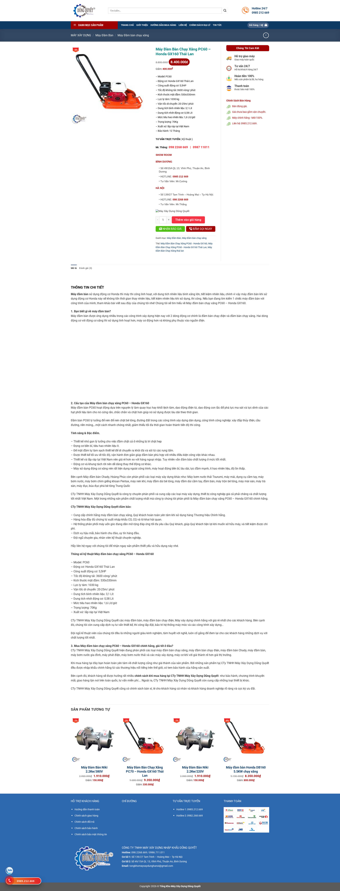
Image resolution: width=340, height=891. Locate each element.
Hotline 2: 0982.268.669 (189, 815)
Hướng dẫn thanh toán (87, 809)
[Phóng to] (75, 120)
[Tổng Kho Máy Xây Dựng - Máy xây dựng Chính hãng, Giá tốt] (84, 10)
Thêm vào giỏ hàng (188, 219)
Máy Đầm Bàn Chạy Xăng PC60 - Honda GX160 (184, 243)
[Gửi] (225, 11)
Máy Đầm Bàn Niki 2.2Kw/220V (195, 769)
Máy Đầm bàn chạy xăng (133, 35)
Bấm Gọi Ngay (202, 228)
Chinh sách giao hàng (86, 815)
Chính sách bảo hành (86, 828)
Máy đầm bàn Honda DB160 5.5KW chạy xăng (246, 769)
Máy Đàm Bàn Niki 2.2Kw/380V (94, 769)
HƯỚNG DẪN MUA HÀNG (163, 25)
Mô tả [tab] (74, 268)
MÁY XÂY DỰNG (81, 35)
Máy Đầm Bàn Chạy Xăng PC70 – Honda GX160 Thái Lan (145, 771)
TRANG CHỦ (127, 25)
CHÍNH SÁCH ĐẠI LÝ (199, 25)
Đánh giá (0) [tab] (85, 268)
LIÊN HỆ (183, 25)
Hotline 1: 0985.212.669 (189, 809)
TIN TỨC (217, 25)
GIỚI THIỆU (142, 25)
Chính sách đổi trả (84, 821)
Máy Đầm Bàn (104, 35)
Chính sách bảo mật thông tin (91, 834)
